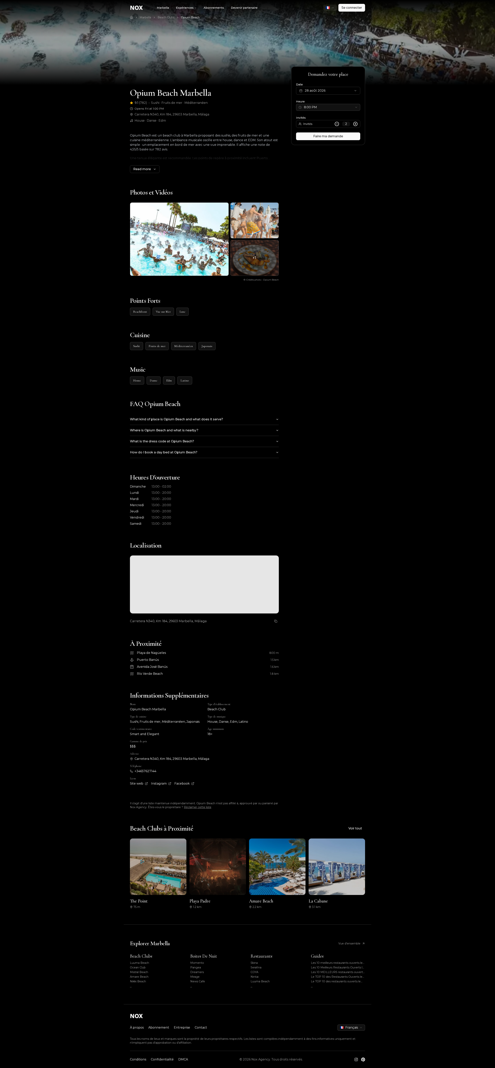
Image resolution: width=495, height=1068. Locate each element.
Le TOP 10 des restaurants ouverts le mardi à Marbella (336, 981)
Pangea (195, 967)
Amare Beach (139, 976)
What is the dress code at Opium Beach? (162, 441)
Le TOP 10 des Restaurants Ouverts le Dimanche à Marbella (336, 977)
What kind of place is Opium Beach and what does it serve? (176, 419)
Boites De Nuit (203, 956)
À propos (137, 1027)
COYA (254, 972)
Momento (197, 963)
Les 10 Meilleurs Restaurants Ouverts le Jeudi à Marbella (337, 967)
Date (299, 84)
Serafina (256, 967)
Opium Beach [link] (190, 17)
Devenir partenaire (244, 7)
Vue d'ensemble (349, 943)
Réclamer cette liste (197, 807)
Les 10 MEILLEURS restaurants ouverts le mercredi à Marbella (337, 972)
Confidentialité (162, 1059)
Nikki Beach (138, 981)
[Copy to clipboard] (276, 621)
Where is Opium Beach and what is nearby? (164, 430)
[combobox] (330, 8)
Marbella (163, 7)
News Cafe (197, 981)
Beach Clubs (166, 17)
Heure (300, 101)
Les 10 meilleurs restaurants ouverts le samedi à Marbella (337, 963)
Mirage (195, 976)
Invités (301, 117)
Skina (254, 963)
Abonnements (214, 7)
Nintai (255, 976)
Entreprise (182, 1027)
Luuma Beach (139, 963)
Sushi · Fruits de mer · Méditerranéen (179, 103)
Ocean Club (138, 967)
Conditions (138, 1059)
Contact (201, 1027)
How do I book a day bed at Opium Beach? (163, 452)
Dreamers (197, 972)
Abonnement (158, 1027)
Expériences (185, 7)
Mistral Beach (139, 972)
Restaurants (261, 956)
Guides (317, 956)
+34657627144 (145, 771)
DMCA (183, 1059)
